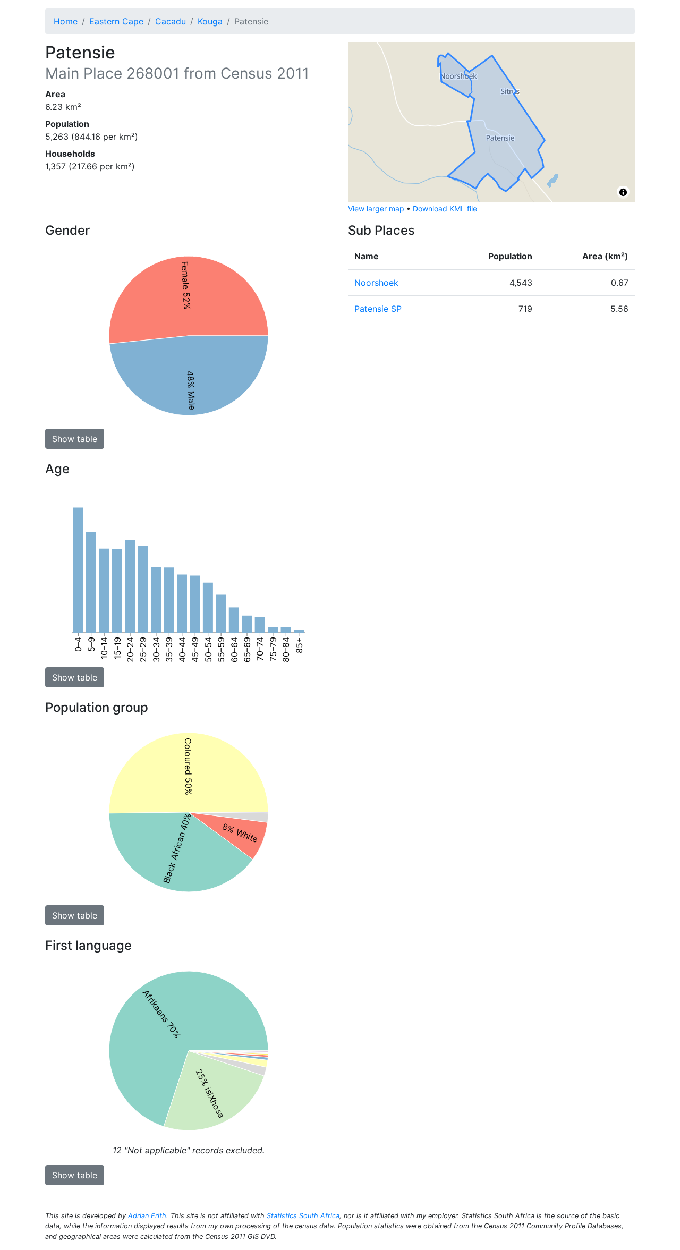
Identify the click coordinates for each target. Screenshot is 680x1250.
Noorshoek (376, 282)
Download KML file (445, 208)
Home (66, 21)
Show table (74, 438)
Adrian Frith (147, 1216)
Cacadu (170, 21)
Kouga (210, 21)
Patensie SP (378, 308)
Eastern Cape (116, 21)
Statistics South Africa (303, 1216)
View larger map (376, 208)
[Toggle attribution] (623, 192)
